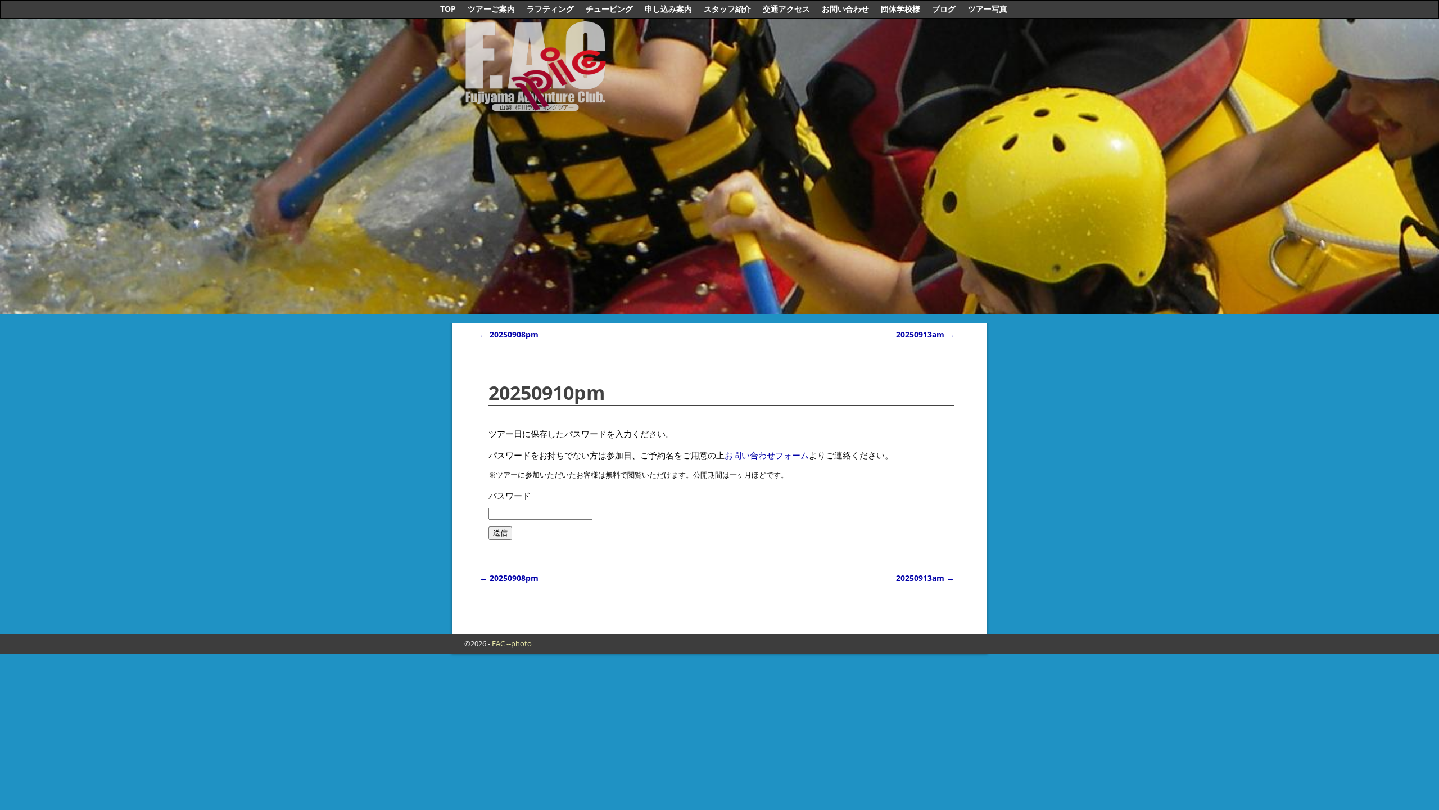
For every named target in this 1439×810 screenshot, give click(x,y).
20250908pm (509, 335)
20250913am (925, 335)
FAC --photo (512, 643)
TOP (448, 8)
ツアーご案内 (491, 8)
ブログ (944, 8)
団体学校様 (900, 8)
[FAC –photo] (538, 102)
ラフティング (550, 8)
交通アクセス (786, 8)
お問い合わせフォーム (767, 455)
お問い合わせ (845, 8)
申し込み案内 (668, 8)
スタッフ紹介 (727, 8)
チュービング (609, 8)
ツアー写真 (987, 8)
